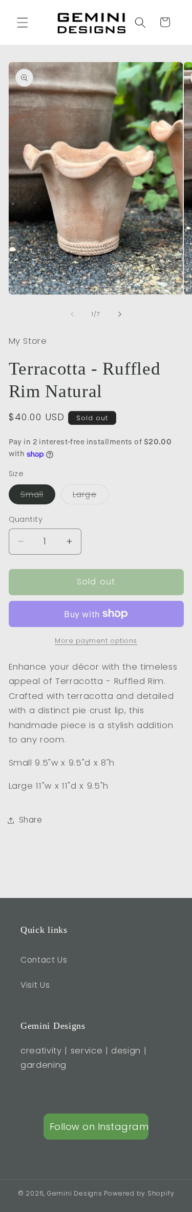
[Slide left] (72, 314)
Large (91, 496)
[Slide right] (120, 314)
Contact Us (44, 959)
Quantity (26, 519)
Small (38, 496)
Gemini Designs (74, 1193)
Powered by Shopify (139, 1193)
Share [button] (30, 819)
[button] (22, 22)
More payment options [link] (96, 641)
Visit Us (35, 985)
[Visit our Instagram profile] (96, 1126)
